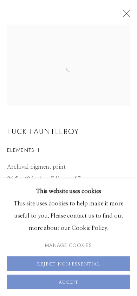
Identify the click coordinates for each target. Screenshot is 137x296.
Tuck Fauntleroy (43, 131)
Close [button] (124, 16)
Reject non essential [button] (68, 264)
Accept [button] (69, 282)
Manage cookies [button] (68, 244)
